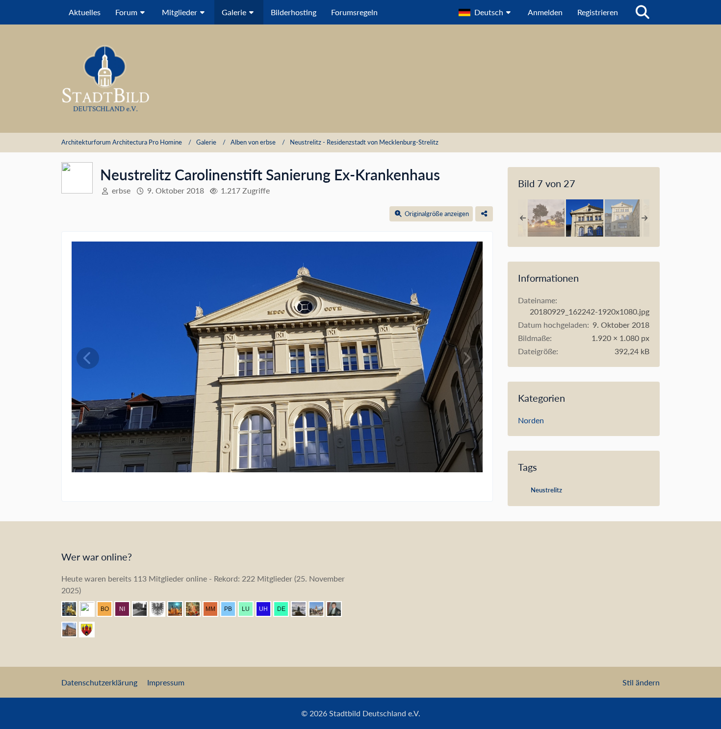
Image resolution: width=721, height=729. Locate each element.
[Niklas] (126, 609)
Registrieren (597, 12)
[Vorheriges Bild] (88, 358)
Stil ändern (641, 682)
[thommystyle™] (338, 609)
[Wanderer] (302, 609)
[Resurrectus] (196, 609)
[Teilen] (484, 213)
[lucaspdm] (249, 609)
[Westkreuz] (91, 629)
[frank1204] (179, 609)
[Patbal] (143, 609)
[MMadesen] (214, 609)
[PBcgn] (232, 609)
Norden (531, 420)
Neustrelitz (546, 490)
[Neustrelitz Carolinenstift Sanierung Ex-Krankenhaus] (584, 218)
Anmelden (545, 12)
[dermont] (285, 609)
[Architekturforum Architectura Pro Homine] (360, 78)
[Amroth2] (320, 609)
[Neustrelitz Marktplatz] (546, 218)
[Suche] (642, 12)
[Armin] (161, 609)
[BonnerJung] (108, 609)
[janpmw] (73, 629)
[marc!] (73, 609)
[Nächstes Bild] (466, 358)
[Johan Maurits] (91, 609)
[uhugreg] (267, 609)
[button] (485, 12)
